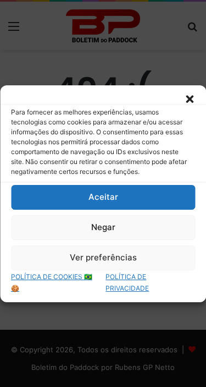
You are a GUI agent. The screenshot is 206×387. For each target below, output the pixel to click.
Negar (103, 227)
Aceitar (103, 197)
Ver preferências (103, 257)
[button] (189, 99)
